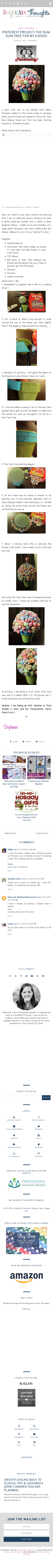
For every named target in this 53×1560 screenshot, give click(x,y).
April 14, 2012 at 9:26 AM (24, 849)
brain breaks (39, 1120)
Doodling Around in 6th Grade (21, 911)
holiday (14, 1138)
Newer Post (11, 833)
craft (21, 28)
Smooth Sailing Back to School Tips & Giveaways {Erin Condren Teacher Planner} (23, 1485)
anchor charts (14, 1120)
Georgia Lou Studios (13, 1552)
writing (38, 1157)
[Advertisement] (26, 1054)
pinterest (30, 28)
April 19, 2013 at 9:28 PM (25, 923)
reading (39, 1147)
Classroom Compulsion (18, 867)
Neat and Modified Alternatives (22, 897)
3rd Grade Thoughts (26, 1550)
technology (14, 1157)
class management (14, 1129)
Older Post (42, 833)
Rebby (10, 849)
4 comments (32, 41)
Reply (10, 871)
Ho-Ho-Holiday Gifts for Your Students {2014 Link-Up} (26, 818)
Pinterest (36, 207)
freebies (39, 1129)
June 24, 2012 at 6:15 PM (32, 878)
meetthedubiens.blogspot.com (14, 207)
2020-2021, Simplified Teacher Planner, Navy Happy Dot (26, 1209)
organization (14, 1147)
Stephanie (29, 207)
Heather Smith (14, 878)
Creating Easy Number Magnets (38, 782)
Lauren (11, 923)
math (39, 1138)
